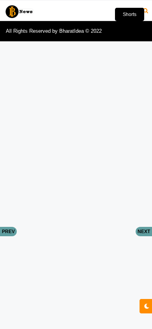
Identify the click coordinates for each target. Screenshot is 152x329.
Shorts (129, 14)
